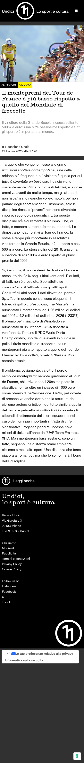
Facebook (9, 591)
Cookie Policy (11, 569)
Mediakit (8, 548)
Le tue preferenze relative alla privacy (44, 654)
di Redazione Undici (16, 146)
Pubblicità (9, 553)
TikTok (6, 602)
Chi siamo (9, 543)
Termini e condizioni (16, 558)
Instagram (9, 586)
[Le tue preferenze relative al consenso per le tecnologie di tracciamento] (77, 756)
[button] (76, 11)
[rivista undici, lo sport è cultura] (35, 11)
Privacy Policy (12, 564)
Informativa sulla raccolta (24, 660)
